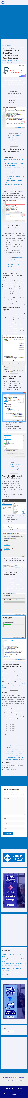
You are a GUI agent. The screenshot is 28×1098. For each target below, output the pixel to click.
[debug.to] (21, 1088)
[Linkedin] (12, 1088)
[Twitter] (18, 1088)
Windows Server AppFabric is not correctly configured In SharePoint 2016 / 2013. (13, 686)
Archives (4, 1028)
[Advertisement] (14, 20)
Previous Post (14, 779)
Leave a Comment (7, 60)
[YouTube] (9, 1088)
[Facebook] (15, 1088)
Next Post (14, 783)
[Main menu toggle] (25, 2)
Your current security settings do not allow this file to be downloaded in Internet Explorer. (15, 262)
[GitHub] (7, 1088)
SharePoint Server (7, 62)
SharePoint (17, 60)
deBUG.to (6, 769)
